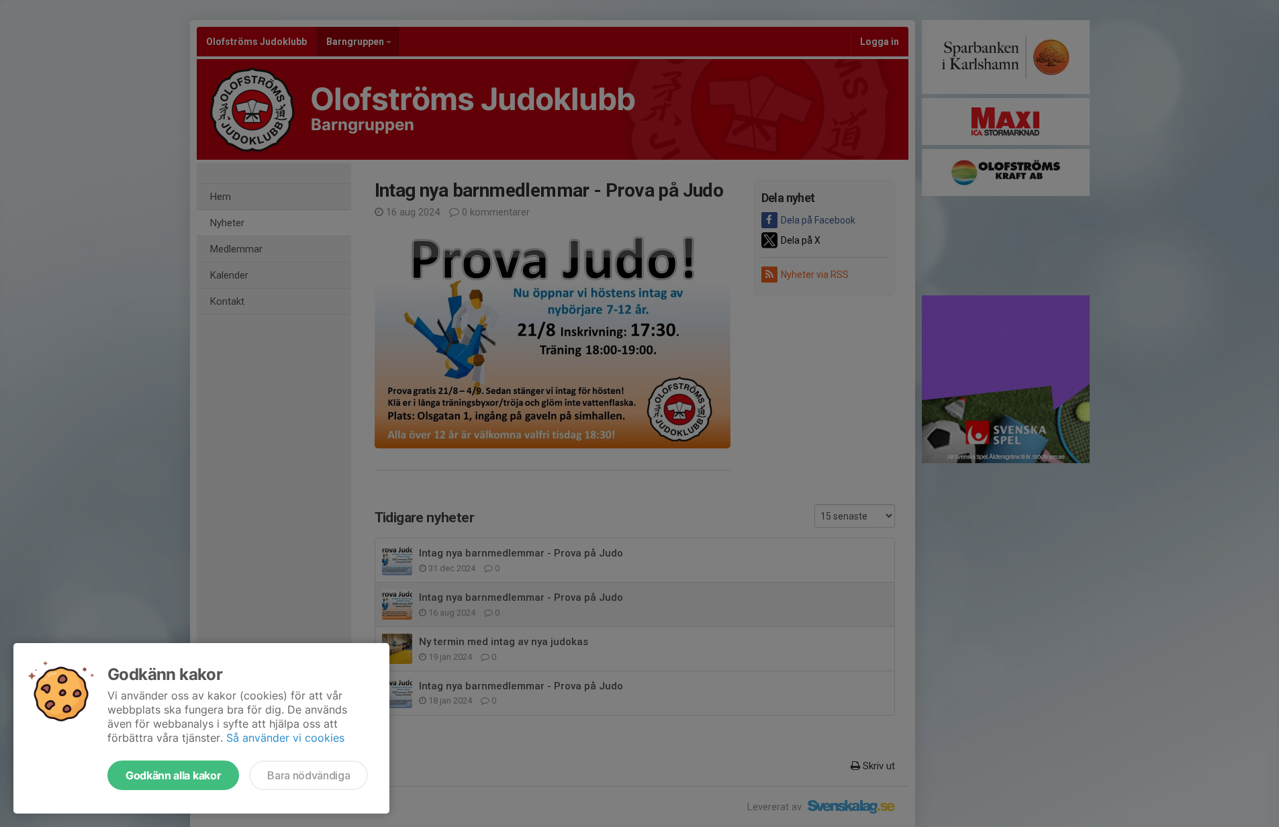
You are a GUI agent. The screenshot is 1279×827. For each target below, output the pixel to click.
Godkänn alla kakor (173, 775)
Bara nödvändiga (308, 775)
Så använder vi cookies (285, 737)
